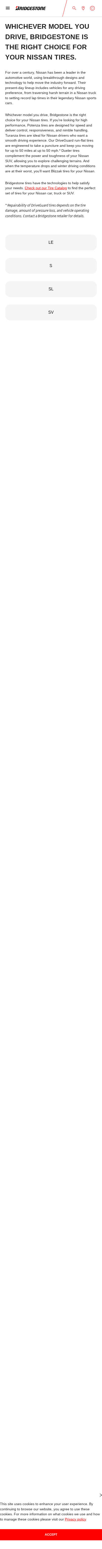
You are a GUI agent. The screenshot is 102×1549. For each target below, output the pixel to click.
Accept (51, 1534)
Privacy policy (56, 1519)
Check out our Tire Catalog (36, 188)
